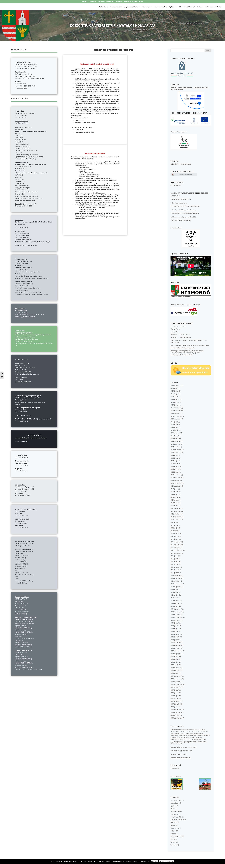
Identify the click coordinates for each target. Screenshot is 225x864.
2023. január (175, 505)
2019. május (174, 629)
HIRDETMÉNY (175, 196)
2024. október (175, 447)
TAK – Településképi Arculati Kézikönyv (183, 210)
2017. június (174, 693)
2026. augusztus (176, 385)
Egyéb (173, 806)
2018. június (174, 659)
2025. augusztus (176, 419)
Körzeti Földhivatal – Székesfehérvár (183, 348)
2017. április (174, 698)
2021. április (174, 564)
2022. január (175, 539)
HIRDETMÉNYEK (176, 186)
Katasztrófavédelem (177, 820)
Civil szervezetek (176, 800)
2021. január (175, 573)
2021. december (176, 542)
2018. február (175, 670)
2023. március (175, 500)
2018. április (174, 665)
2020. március (175, 601)
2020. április (174, 598)
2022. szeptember (176, 517)
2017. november (176, 679)
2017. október (175, 682)
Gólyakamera (175, 768)
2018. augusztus (176, 654)
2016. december (176, 710)
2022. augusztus (176, 519)
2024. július (174, 455)
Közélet (173, 825)
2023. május (174, 494)
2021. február (175, 570)
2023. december (176, 475)
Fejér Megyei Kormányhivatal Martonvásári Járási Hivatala (190, 345)
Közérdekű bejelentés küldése (134, 1)
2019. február (175, 637)
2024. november (176, 444)
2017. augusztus (176, 687)
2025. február (175, 436)
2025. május (174, 427)
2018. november (176, 645)
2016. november (176, 712)
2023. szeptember (176, 483)
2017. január (175, 707)
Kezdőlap (84, 1)
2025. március (175, 433)
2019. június (174, 626)
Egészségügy (175, 803)
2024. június (174, 458)
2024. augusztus (176, 452)
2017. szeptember (176, 684)
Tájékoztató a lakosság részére (181, 220)
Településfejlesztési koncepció (181, 199)
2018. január (175, 673)
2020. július (174, 589)
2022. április (174, 531)
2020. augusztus (176, 587)
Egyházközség (175, 811)
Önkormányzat (175, 836)
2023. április (174, 497)
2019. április (174, 631)
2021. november (176, 545)
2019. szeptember (176, 617)
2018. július (174, 656)
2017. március (175, 701)
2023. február (175, 503)
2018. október (175, 648)
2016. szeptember (176, 718)
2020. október (175, 581)
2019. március (175, 634)
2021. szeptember (176, 550)
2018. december (176, 642)
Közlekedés (174, 828)
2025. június (174, 424)
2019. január (175, 640)
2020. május (174, 595)
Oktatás (173, 834)
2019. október (175, 615)
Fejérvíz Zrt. (174, 332)
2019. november (176, 612)
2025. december (176, 408)
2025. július (174, 422)
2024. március (175, 466)
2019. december (176, 609)
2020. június (174, 592)
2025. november (176, 410)
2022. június (174, 525)
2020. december (176, 575)
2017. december (176, 676)
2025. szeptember (176, 416)
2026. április (174, 396)
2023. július (174, 489)
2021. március (175, 567)
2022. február (175, 536)
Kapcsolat (101, 1)
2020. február (175, 603)
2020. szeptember (176, 584)
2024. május (174, 461)
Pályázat (173, 842)
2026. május (174, 394)
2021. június (174, 559)
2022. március (175, 533)
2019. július (174, 623)
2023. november (176, 478)
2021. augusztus (176, 553)
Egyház (173, 809)
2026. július (174, 388)
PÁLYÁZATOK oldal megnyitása (181, 164)
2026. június (174, 391)
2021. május (174, 561)
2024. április (174, 464)
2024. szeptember (176, 450)
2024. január (175, 472)
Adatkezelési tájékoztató (114, 1)
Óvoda (173, 839)
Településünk (102, 7)
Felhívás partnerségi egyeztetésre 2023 (183, 217)
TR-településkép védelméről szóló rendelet (185, 213)
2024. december (176, 441)
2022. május (174, 528)
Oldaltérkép (93, 1)
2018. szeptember (176, 651)
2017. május (174, 696)
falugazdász (174, 814)
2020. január (175, 606)
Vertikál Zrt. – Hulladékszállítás (181, 337)
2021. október (175, 547)
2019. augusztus (176, 620)
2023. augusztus (176, 486)
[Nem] (223, 861)
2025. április (174, 430)
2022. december (176, 508)
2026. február (175, 402)
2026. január (175, 405)
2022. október (175, 514)
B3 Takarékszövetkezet (178, 326)
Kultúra (173, 831)
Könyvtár (173, 822)
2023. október (175, 480)
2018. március (175, 668)
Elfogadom (154, 861)
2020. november (176, 578)
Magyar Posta (175, 329)
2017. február (175, 704)
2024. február (175, 469)
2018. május (174, 662)
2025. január (175, 438)
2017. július (174, 690)
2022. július (174, 522)
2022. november (176, 511)
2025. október (175, 413)
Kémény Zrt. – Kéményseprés (180, 335)
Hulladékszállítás (176, 817)
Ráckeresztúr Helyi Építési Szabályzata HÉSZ (185, 206)
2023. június (174, 492)
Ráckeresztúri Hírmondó (187, 7)
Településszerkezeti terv (179, 203)
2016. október (175, 715)
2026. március (175, 399)
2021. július (174, 556)
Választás (174, 845)
